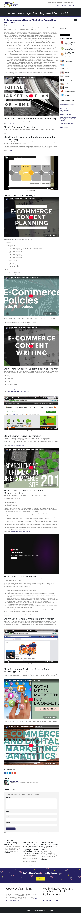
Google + (12, 773)
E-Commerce (28, 25)
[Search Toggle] (76, 2)
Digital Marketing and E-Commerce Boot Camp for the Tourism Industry (68, 110)
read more (6, 859)
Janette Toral (10, 25)
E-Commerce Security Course (67, 123)
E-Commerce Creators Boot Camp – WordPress (18, 391)
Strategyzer (13, 133)
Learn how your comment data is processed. (34, 833)
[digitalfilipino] (53, 897)
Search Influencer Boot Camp (17, 445)
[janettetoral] (43, 897)
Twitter (7, 773)
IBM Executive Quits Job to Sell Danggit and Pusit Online (49, 844)
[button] (29, 862)
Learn (69, 5)
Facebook (5, 773)
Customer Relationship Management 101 (20, 531)
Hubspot (12, 150)
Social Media (34, 25)
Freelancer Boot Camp (65, 114)
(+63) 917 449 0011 (69, 2)
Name (7, 811)
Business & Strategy (19, 25)
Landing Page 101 (11, 389)
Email (15, 773)
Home (58, 5)
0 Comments (42, 25)
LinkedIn (10, 773)
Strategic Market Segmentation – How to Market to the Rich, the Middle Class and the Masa (12, 846)
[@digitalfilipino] (46, 897)
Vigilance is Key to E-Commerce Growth (30, 843)
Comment (9, 797)
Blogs (74, 5)
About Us (64, 5)
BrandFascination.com (15, 123)
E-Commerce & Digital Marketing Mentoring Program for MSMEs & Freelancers (68, 119)
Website (8, 822)
